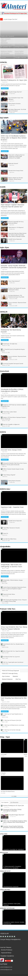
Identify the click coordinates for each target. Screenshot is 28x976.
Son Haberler (4, 802)
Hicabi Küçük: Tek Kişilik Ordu (10, 343)
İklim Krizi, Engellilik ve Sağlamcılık (11, 424)
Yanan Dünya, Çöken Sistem (10, 411)
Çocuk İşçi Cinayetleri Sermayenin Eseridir (13, 363)
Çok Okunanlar (14, 802)
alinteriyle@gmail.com (6, 969)
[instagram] (18, 943)
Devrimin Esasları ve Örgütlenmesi (13, 924)
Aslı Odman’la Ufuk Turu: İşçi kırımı (11, 656)
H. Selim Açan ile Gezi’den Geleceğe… (12, 729)
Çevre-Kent (4, 371)
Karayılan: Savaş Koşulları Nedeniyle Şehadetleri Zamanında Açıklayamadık (13, 827)
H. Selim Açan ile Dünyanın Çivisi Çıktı (12, 720)
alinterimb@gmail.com (6, 967)
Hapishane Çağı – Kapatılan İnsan (12, 507)
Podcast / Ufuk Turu (7, 609)
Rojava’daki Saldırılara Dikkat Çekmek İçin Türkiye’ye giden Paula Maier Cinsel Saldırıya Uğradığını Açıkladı (17, 235)
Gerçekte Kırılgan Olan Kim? (15, 91)
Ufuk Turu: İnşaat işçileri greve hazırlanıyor (13, 662)
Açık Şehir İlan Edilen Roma (9, 539)
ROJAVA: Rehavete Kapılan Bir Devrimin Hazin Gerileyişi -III (12, 848)
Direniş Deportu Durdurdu (14, 103)
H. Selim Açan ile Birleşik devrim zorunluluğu (13, 725)
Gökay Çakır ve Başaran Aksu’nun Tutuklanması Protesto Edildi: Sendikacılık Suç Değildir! (16, 156)
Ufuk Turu (18, 679)
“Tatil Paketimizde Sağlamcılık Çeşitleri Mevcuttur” (12, 885)
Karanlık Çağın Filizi (5, 754)
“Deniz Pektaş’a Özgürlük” (9, 474)
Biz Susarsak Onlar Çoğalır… (12, 905)
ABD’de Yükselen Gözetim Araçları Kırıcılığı (13, 469)
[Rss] (7, 943)
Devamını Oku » (5, 88)
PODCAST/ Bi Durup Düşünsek (10, 670)
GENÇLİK (4, 312)
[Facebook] (10, 943)
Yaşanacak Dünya (6, 952)
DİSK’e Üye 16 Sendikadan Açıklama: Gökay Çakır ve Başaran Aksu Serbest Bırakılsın (14, 138)
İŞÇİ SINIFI (4, 118)
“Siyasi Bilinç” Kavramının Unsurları (11, 527)
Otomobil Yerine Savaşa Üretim (15, 170)
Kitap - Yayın (5, 737)
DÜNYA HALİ (5, 489)
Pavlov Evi (5, 533)
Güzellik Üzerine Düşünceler (15, 239)
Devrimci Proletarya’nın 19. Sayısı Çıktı (14, 36)
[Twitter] (12, 943)
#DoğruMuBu (5, 546)
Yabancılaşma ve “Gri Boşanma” (16, 227)
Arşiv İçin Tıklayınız (5, 947)
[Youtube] (15, 943)
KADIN (2, 187)
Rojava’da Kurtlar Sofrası (9, 594)
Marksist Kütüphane (7, 679)
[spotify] (21, 943)
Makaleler (15, 676)
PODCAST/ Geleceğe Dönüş (9, 673)
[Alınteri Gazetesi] (14, 5)
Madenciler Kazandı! (13, 163)
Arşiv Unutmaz (6, 676)
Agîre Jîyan (4, 247)
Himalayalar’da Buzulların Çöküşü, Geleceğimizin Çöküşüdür (12, 810)
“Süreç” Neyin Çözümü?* (14, 281)
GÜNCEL (3, 62)
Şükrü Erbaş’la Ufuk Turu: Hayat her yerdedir (13, 651)
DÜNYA (3, 432)
